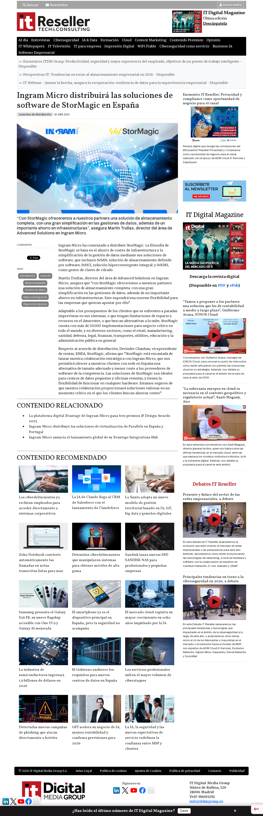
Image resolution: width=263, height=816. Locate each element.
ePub (234, 285)
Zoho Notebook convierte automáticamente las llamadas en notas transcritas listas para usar (41, 563)
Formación (109, 40)
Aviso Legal (84, 771)
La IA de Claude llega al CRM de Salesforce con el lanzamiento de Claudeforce (96, 503)
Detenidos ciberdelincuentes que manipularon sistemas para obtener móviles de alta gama (96, 563)
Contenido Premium (186, 40)
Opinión (213, 40)
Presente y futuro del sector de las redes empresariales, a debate (211, 497)
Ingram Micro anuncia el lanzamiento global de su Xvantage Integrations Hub (93, 437)
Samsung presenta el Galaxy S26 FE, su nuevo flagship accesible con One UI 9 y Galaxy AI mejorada (42, 620)
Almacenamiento (35, 282)
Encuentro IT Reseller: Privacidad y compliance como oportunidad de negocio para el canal (212, 99)
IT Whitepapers (31, 46)
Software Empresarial (36, 52)
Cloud (127, 40)
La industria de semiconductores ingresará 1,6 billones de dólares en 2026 (41, 678)
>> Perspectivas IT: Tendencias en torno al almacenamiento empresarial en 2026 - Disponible (96, 74)
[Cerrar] (235, 810)
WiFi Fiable (146, 46)
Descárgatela (215, 23)
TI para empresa (87, 46)
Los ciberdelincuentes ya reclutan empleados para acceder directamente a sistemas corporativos (39, 505)
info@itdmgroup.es (206, 801)
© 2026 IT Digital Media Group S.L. (43, 771)
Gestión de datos (35, 289)
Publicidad (237, 771)
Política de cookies (113, 771)
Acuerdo (45, 275)
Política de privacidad (184, 771)
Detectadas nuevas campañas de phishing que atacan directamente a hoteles (43, 733)
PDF (222, 285)
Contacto (214, 771)
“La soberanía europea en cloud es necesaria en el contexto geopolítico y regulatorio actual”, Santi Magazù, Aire (214, 395)
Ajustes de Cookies (148, 771)
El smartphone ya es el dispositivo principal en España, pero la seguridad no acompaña (96, 620)
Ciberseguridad (66, 40)
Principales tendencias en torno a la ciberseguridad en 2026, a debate (213, 579)
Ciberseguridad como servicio (184, 46)
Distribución (27, 275)
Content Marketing (150, 40)
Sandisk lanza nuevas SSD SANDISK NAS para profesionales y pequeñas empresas (146, 563)
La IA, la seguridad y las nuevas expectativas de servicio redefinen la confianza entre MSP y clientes (144, 738)
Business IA (222, 46)
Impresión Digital (119, 46)
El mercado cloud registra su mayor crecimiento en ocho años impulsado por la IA (149, 618)
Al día (23, 40)
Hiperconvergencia (35, 297)
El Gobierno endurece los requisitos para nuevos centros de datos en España (94, 675)
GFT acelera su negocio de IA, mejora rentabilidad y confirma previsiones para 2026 (96, 735)
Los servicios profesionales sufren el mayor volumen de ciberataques (148, 675)
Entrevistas (40, 40)
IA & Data (89, 40)
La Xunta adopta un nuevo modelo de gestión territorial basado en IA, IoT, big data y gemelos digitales (148, 505)
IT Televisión (59, 46)
